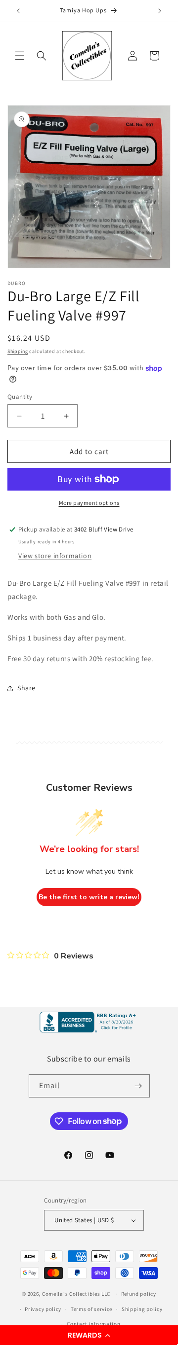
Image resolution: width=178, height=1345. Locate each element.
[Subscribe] (138, 1085)
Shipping (17, 351)
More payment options (89, 502)
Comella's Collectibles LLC (76, 1293)
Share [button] (26, 687)
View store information (54, 555)
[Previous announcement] (18, 11)
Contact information (93, 1323)
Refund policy (138, 1293)
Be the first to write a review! (89, 897)
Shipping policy (142, 1309)
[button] (89, 1335)
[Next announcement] (160, 11)
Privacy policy (43, 1309)
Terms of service (91, 1309)
